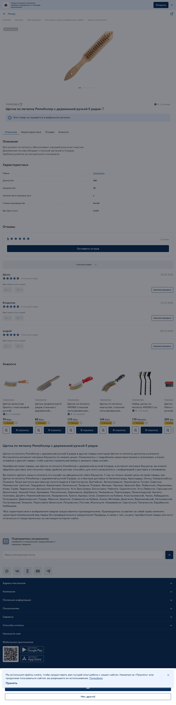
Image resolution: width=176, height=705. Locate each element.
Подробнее (96, 678)
